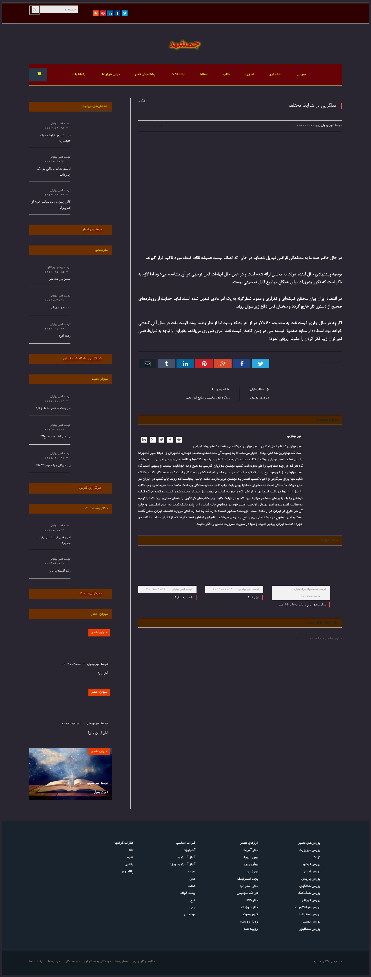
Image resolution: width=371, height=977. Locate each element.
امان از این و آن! (98, 733)
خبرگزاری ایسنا (91, 593)
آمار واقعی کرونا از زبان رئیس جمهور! (53, 540)
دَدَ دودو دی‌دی (259, 398)
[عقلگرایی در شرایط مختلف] (240, 189)
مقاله (204, 74)
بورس (301, 74)
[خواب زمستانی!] (167, 573)
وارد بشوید (300, 639)
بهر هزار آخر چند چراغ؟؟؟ (55, 437)
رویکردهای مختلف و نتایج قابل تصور (207, 398)
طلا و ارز (275, 74)
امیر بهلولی (327, 125)
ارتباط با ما (79, 74)
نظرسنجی (101, 250)
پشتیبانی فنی (145, 74)
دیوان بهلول (101, 792)
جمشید (184, 43)
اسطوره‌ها (122, 961)
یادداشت (178, 74)
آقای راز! (103, 674)
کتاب (226, 74)
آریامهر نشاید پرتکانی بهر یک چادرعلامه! (53, 172)
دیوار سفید (100, 379)
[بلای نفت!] (234, 573)
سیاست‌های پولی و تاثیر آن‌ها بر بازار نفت (302, 605)
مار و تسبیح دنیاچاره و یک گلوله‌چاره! (55, 138)
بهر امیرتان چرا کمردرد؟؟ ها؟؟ (53, 465)
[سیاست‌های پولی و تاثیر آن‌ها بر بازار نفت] (301, 573)
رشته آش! (64, 336)
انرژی (249, 74)
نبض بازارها (111, 74)
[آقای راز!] (70, 655)
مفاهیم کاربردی (144, 961)
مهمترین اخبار (92, 229)
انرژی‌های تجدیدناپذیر (151, 125)
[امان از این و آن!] (70, 715)
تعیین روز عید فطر (59, 279)
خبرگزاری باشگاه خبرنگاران (82, 359)
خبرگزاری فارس (90, 488)
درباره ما (54, 961)
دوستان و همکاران (97, 961)
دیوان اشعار (99, 632)
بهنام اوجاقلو (55, 267)
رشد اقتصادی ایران (59, 571)
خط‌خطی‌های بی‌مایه (95, 106)
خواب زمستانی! (183, 597)
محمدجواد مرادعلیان (306, 589)
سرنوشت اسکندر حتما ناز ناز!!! (52, 408)
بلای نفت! (253, 597)
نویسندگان (72, 961)
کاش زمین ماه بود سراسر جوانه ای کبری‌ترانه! (50, 205)
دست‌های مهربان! (60, 308)
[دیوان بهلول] (70, 774)
